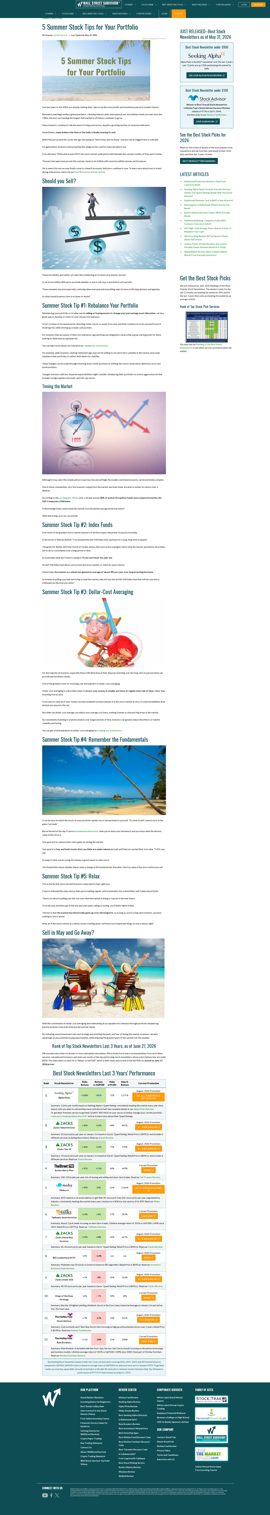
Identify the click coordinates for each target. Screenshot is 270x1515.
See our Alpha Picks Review (205, 75)
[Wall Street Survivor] (99, 4)
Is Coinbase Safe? (127, 1454)
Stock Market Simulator (92, 1397)
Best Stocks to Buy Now (92, 1406)
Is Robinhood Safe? (128, 1419)
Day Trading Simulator (91, 1443)
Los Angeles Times (68, 497)
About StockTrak (165, 1441)
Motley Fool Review (81, 1330)
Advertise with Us (166, 1459)
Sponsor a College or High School (173, 1417)
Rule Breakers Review (129, 1424)
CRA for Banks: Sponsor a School (173, 1422)
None (147, 1170)
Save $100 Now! (205, 121)
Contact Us (86, 1447)
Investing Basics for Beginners (95, 1402)
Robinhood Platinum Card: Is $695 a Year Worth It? (208, 200)
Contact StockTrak (166, 1437)
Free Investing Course (206, 1470)
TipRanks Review (97, 1226)
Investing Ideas (120, 14)
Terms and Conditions (167, 1455)
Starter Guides (143, 14)
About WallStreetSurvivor (93, 1452)
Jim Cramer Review (150, 1177)
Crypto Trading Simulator (92, 1456)
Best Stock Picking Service (132, 1463)
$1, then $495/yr (147, 1127)
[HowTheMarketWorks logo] (208, 1454)
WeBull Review (126, 1476)
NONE (147, 1257)
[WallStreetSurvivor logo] (51, 1397)
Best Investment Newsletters (133, 1428)
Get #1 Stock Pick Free (148, 1188)
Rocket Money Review (130, 1467)
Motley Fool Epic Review (72, 1355)
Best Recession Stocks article (89, 172)
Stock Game (68, 14)
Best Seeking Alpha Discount (133, 1415)
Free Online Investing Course (94, 1418)
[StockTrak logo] (211, 1399)
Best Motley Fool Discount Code (135, 1437)
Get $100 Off (147, 1319)
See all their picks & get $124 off (149, 1097)
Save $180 (147, 1216)
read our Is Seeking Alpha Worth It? (69, 1116)
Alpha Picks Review (128, 1406)
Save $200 (147, 1341)
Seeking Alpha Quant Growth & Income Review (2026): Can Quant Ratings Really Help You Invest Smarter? (208, 192)
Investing (57, 18)
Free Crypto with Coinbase (132, 1458)
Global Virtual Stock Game (208, 1466)
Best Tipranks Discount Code (133, 1449)
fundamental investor (87, 831)
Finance (46, 18)
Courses (49, 14)
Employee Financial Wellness (171, 1413)
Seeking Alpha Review (129, 1402)
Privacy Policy (163, 1450)
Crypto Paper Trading (91, 1438)
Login (164, 14)
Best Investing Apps (129, 1433)
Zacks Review (106, 1137)
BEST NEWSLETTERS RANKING (199, 161)
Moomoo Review (127, 1471)
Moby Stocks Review (129, 1410)
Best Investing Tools (93, 14)
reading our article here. (96, 345)
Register (179, 14)
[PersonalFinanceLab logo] (211, 1414)
